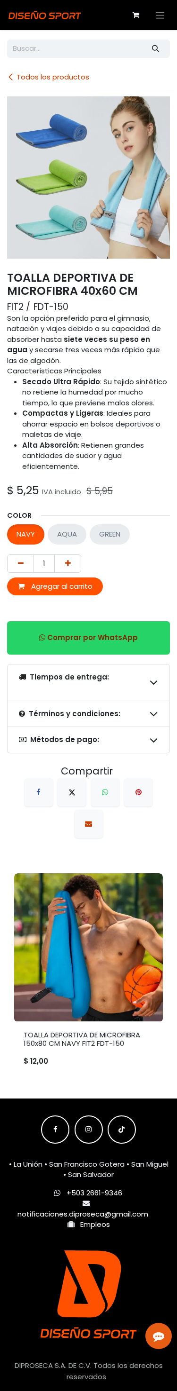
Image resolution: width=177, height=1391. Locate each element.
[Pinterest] (138, 792)
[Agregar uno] (67, 563)
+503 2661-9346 (94, 1193)
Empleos (92, 1224)
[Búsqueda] (156, 49)
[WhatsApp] (105, 792)
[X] (72, 792)
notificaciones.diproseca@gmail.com (82, 1214)
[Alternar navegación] (160, 15)
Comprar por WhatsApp (91, 637)
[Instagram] (89, 1129)
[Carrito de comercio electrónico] (135, 15)
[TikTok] (122, 1129)
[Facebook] (39, 792)
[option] (88, 974)
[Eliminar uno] (20, 563)
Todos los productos (53, 77)
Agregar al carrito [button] (61, 586)
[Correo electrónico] (89, 824)
